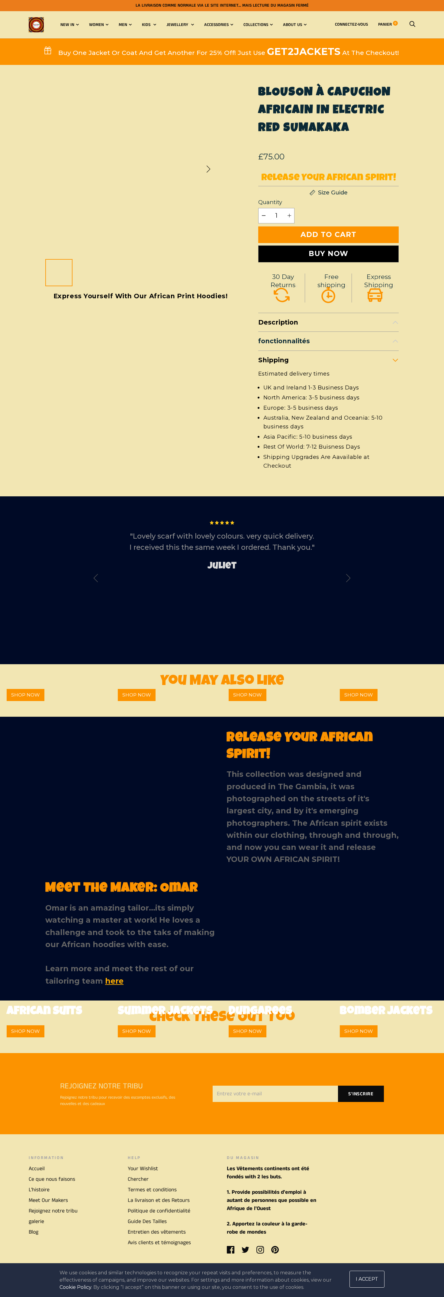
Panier (387, 24)
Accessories (216, 25)
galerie (36, 1221)
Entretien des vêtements (157, 1232)
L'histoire (39, 1190)
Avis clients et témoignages (159, 1243)
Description (278, 322)
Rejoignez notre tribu (53, 1211)
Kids (147, 25)
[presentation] (96, 579)
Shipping (273, 360)
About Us (292, 25)
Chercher (138, 1179)
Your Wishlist (143, 1169)
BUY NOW (328, 253)
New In (67, 25)
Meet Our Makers (48, 1200)
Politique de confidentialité (159, 1211)
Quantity (270, 202)
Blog (33, 1232)
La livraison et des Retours (159, 1200)
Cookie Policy (75, 1287)
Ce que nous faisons (52, 1179)
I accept (367, 1279)
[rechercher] (412, 24)
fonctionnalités (284, 341)
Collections (255, 25)
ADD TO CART (328, 234)
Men (123, 25)
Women (96, 25)
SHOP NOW (25, 695)
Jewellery (177, 25)
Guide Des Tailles (147, 1221)
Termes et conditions (152, 1190)
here (114, 980)
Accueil (37, 1169)
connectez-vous (351, 24)
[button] (208, 169)
